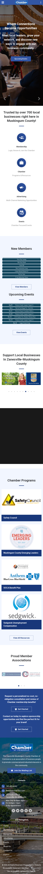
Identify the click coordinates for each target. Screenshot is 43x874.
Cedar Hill (21, 261)
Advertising (21, 196)
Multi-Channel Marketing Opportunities (21, 200)
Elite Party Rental (22, 258)
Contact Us (8, 850)
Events (21, 221)
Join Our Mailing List (23, 770)
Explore (6, 855)
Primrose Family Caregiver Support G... (24, 310)
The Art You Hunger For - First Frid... (24, 304)
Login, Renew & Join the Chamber (21, 150)
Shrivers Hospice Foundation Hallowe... (24, 307)
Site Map (25, 868)
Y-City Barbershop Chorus (21, 273)
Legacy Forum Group (25, 319)
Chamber (21, 172)
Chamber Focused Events (21, 225)
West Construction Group (22, 264)
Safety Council (10, 518)
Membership (21, 147)
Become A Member (21, 63)
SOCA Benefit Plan (12, 588)
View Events (21, 332)
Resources (8, 834)
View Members (21, 287)
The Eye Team (21, 270)
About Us (7, 846)
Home (6, 826)
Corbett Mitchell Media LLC (21, 267)
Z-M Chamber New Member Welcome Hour (25, 313)
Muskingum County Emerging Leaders (21, 553)
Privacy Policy (28, 865)
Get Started (23, 709)
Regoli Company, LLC (21, 276)
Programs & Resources (21, 175)
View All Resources (21, 638)
